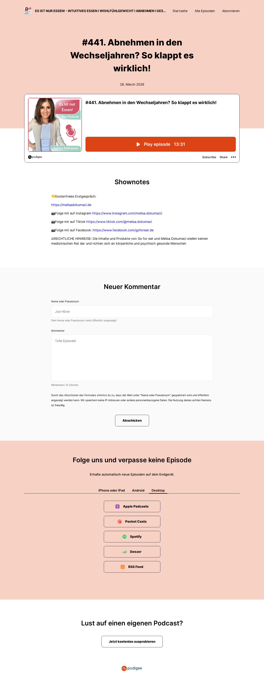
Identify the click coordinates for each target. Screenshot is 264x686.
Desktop (158, 490)
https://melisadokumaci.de (71, 205)
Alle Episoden (205, 11)
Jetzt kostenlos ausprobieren (132, 641)
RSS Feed (135, 567)
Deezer (136, 552)
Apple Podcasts (136, 506)
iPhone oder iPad (111, 490)
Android (138, 490)
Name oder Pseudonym (65, 301)
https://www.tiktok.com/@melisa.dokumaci (119, 222)
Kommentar (57, 330)
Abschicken (132, 420)
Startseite (180, 11)
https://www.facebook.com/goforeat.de (123, 230)
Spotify (136, 536)
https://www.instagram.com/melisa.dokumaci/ (127, 213)
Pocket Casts (136, 521)
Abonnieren (231, 11)
